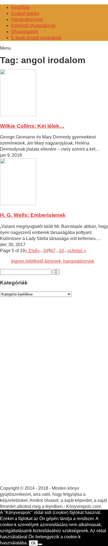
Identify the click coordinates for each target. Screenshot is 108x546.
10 (61, 250)
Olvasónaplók (24, 31)
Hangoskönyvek (27, 19)
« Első (31, 250)
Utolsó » (78, 250)
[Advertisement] (41, 396)
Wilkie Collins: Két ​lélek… (32, 126)
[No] (40, 544)
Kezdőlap (20, 7)
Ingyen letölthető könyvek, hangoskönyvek (52, 261)
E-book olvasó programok (36, 37)
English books (25, 13)
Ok (33, 543)
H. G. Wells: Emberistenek (33, 215)
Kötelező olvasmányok (33, 25)
